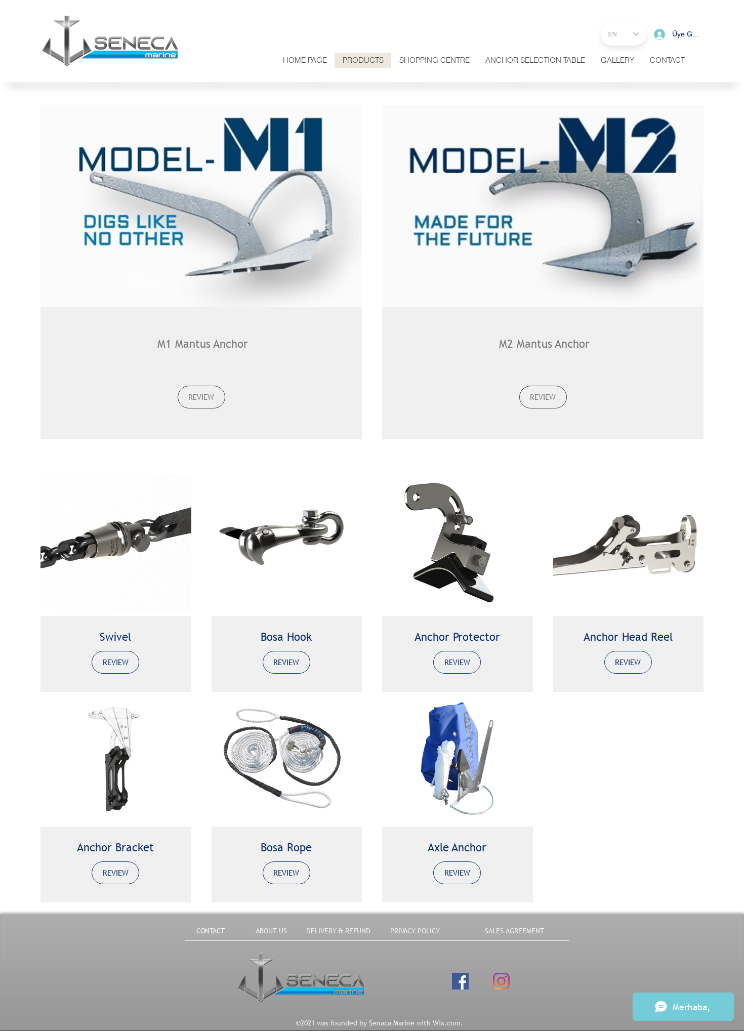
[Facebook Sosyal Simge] (460, 981)
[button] (667, 60)
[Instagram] (501, 981)
